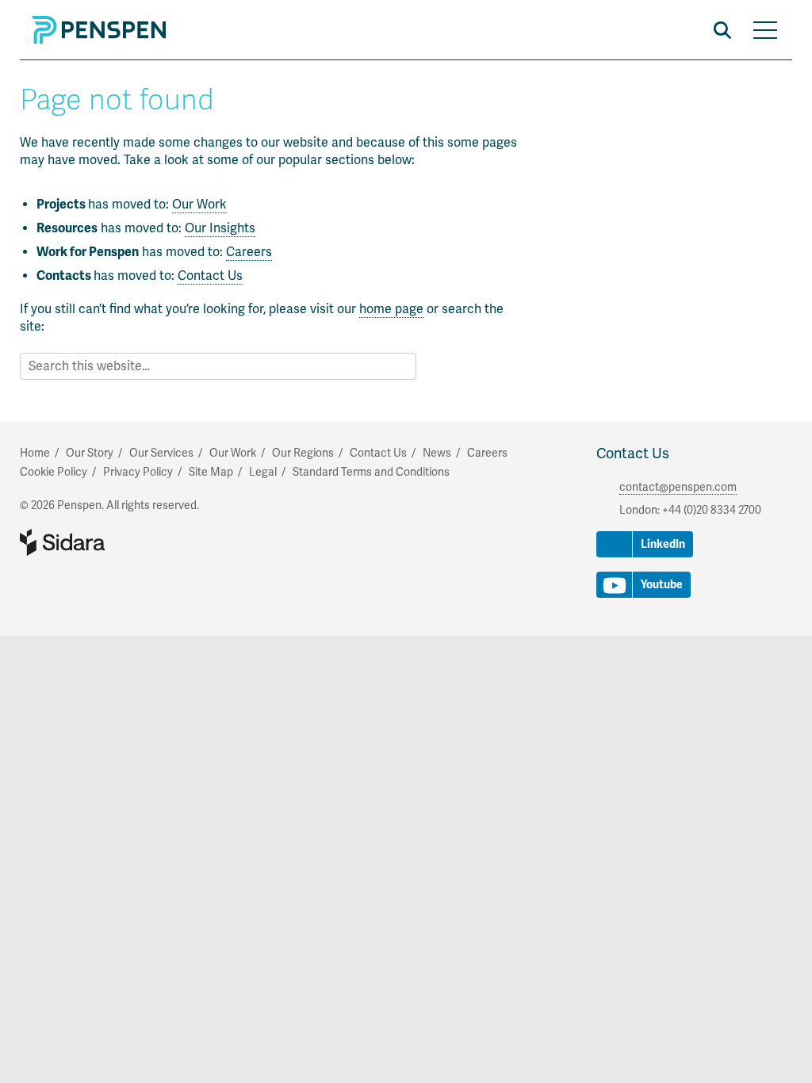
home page (391, 309)
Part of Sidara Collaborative (113, 542)
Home (35, 453)
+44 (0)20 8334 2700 (711, 510)
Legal (263, 472)
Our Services (161, 453)
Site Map (211, 472)
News (437, 453)
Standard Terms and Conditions (371, 472)
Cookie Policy (53, 472)
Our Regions (303, 453)
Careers (249, 252)
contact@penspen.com (678, 487)
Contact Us (210, 276)
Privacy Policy (138, 472)
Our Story (89, 453)
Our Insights (220, 228)
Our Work (199, 204)
